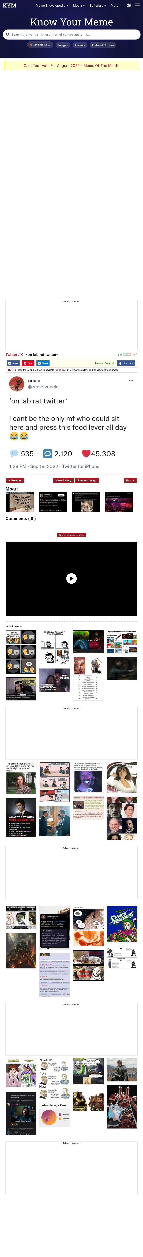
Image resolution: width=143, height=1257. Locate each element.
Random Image (87, 480)
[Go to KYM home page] (9, 6)
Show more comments (71, 535)
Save (29, 363)
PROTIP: (11, 370)
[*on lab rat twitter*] (71, 423)
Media (77, 5)
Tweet (44, 363)
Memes (80, 45)
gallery (62, 370)
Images (63, 45)
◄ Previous (15, 480)
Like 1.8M (127, 363)
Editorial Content (103, 45)
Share (14, 363)
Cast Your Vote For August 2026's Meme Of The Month (71, 65)
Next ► (130, 480)
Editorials (96, 5)
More (114, 5)
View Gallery (63, 480)
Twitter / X (14, 355)
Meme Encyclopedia (50, 5)
